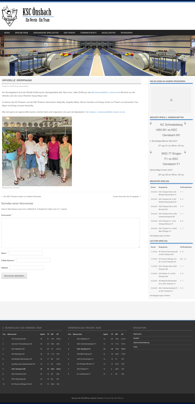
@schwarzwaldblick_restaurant (105, 92)
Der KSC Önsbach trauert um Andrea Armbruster (21, 196)
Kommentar (6, 215)
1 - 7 (181, 228)
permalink (16, 187)
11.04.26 (154, 251)
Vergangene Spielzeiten (46, 33)
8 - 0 (181, 221)
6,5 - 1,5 (183, 259)
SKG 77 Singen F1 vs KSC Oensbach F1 (171, 158)
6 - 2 (181, 199)
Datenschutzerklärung (141, 343)
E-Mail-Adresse (8, 260)
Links (135, 347)
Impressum (137, 334)
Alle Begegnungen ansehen (160, 235)
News (7, 33)
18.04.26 (154, 192)
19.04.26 (154, 213)
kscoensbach (23, 86)
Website (4, 267)
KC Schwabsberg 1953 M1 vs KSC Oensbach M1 (169, 129)
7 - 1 (181, 192)
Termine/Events (88, 33)
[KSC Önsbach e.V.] (27, 16)
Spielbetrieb (21, 33)
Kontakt (136, 338)
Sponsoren (126, 33)
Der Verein (69, 33)
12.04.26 (154, 273)
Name (4, 253)
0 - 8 (181, 251)
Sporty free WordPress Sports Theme (87, 398)
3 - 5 (181, 206)
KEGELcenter (108, 33)
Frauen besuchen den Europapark (127, 196)
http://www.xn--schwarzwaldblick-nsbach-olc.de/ (105, 112)
